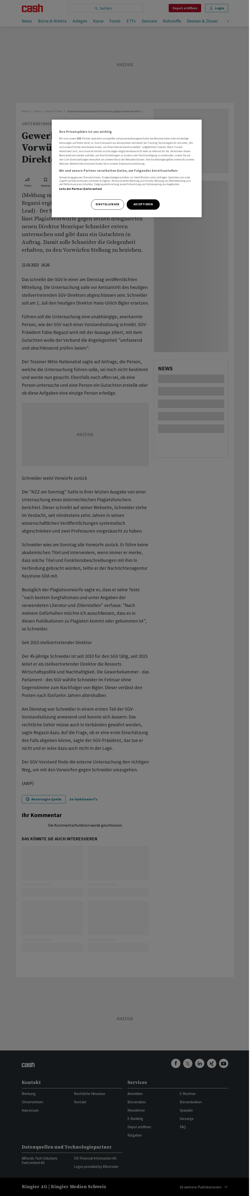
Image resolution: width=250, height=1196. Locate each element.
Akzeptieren (143, 204)
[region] (127, 168)
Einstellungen (107, 204)
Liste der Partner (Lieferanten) (80, 189)
